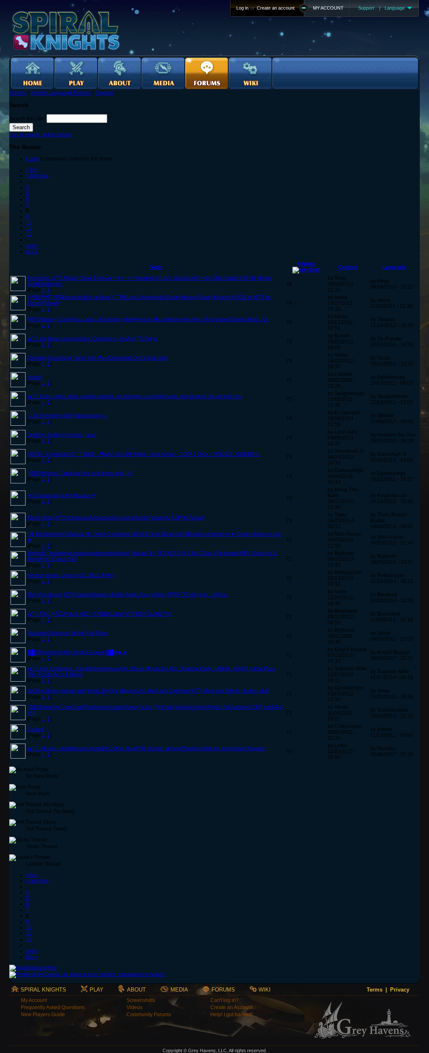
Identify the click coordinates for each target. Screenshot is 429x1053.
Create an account (276, 7)
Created (348, 267)
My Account (34, 1000)
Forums (17, 93)
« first (32, 170)
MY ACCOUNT (328, 7)
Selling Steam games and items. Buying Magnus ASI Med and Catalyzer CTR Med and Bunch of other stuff (148, 691)
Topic (156, 267)
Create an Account (231, 1007)
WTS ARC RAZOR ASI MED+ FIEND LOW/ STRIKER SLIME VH (99, 614)
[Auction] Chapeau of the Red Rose (67, 633)
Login (32, 159)
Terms (374, 990)
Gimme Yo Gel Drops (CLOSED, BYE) (70, 575)
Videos (134, 1007)
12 (29, 234)
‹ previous (37, 176)
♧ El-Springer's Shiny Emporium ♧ (67, 416)
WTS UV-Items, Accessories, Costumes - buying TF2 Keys (92, 339)
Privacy (399, 990)
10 (29, 222)
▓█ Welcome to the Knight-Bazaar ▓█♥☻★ (77, 652)
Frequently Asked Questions (53, 1007)
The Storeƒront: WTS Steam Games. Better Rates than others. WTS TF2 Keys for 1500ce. (127, 595)
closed (34, 377)
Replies (306, 264)
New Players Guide (43, 1014)
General (104, 93)
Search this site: (28, 119)
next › (32, 246)
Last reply (394, 267)
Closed (35, 729)
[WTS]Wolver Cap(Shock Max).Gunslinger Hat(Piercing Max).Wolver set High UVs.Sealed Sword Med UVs (148, 319)
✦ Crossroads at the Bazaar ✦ (61, 495)
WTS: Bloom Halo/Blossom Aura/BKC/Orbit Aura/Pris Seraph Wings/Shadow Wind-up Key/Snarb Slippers (146, 748)
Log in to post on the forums (40, 135)
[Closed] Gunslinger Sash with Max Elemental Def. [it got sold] (97, 358)
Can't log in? (224, 1000)
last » (32, 252)
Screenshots (141, 1000)
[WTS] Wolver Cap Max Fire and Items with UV (79, 473)
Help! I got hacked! (231, 1014)
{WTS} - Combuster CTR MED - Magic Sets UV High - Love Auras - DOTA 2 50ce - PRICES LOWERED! (143, 454)
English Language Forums (61, 93)
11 (28, 228)
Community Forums (149, 1014)
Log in (242, 7)
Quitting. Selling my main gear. (61, 435)
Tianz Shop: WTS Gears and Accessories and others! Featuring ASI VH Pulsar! (115, 518)
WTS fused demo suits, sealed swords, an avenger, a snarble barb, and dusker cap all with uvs (134, 396)
